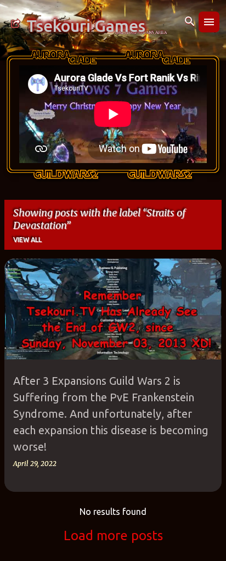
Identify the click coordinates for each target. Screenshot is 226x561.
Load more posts (113, 535)
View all (27, 239)
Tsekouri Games (85, 26)
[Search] (189, 22)
